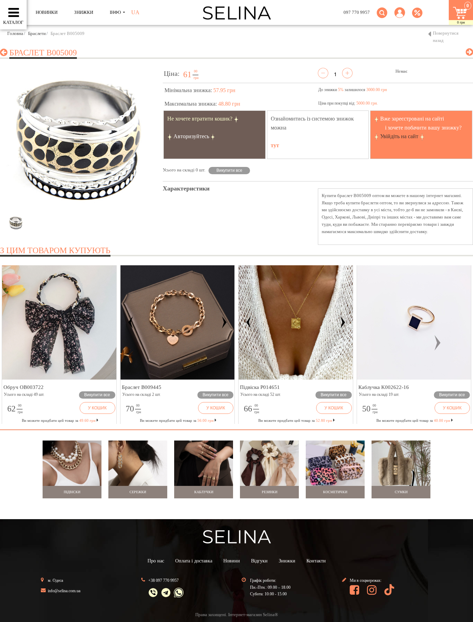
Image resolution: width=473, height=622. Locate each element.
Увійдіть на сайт (399, 136)
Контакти (316, 560)
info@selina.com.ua (64, 590)
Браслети (37, 33)
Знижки (287, 560)
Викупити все (229, 170)
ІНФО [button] (116, 12)
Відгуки (259, 560)
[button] (399, 16)
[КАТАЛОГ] (14, 12)
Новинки (46, 12)
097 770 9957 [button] (356, 12)
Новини (231, 560)
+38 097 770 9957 (163, 580)
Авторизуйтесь (191, 136)
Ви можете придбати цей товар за (177, 420)
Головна (15, 33)
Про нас (156, 560)
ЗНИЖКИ (83, 12)
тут (275, 145)
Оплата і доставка (193, 560)
